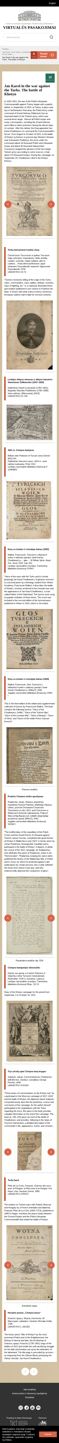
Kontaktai (29, 1397)
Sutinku (48, 1434)
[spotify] (38, 1408)
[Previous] (7, 204)
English (52, 3)
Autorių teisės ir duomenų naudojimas (29, 1393)
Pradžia (5, 49)
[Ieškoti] (51, 37)
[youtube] (32, 1408)
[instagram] (20, 1408)
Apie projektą (29, 1389)
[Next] (51, 204)
